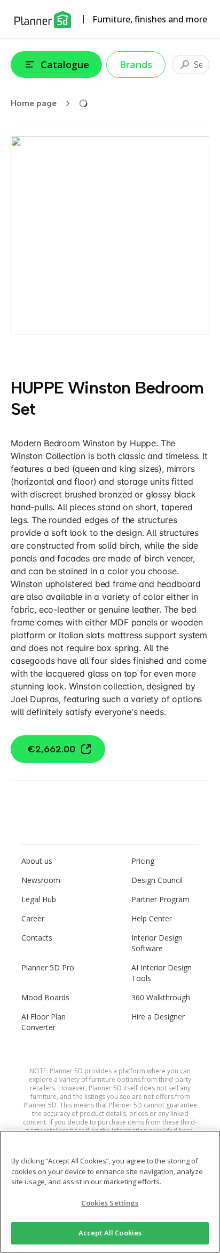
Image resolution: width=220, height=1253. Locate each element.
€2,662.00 (51, 749)
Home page (34, 103)
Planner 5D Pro (47, 967)
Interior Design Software (157, 943)
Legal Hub (38, 899)
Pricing (142, 861)
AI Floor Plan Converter (43, 1021)
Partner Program (160, 899)
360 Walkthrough (160, 997)
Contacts (36, 938)
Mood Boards (45, 997)
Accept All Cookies (110, 1233)
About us (36, 861)
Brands (136, 64)
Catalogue (65, 64)
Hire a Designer (158, 1016)
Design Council (157, 880)
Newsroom (40, 880)
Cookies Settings (109, 1203)
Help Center (151, 918)
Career (32, 918)
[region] (110, 1191)
